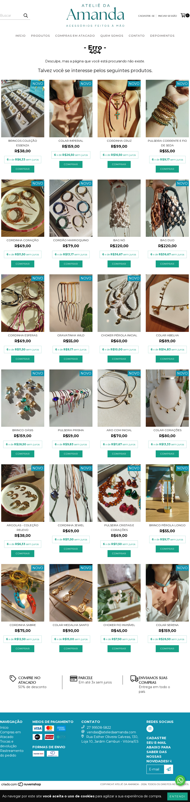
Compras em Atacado (75, 35)
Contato (137, 35)
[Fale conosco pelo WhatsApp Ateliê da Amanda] (180, 780)
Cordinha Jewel (71, 525)
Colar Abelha (167, 335)
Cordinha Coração (22, 240)
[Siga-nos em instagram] (149, 728)
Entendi (177, 796)
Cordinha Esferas (22, 335)
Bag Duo (167, 240)
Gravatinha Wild (71, 335)
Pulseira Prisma (71, 430)
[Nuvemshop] (21, 785)
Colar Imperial (70, 140)
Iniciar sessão (167, 15)
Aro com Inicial (119, 430)
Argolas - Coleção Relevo (22, 527)
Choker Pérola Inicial (119, 335)
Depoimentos (162, 35)
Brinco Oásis (22, 430)
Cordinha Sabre (23, 625)
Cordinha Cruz (119, 140)
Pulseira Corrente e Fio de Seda (167, 143)
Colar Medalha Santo (71, 625)
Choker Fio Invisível (119, 625)
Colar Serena (167, 625)
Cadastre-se (146, 15)
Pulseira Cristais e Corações (119, 527)
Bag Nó (119, 240)
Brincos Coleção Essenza (22, 143)
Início (21, 35)
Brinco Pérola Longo (167, 525)
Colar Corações (167, 430)
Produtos (40, 35)
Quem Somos (111, 35)
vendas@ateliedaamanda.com (111, 732)
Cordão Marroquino (71, 240)
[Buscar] (25, 15)
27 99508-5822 (99, 727)
